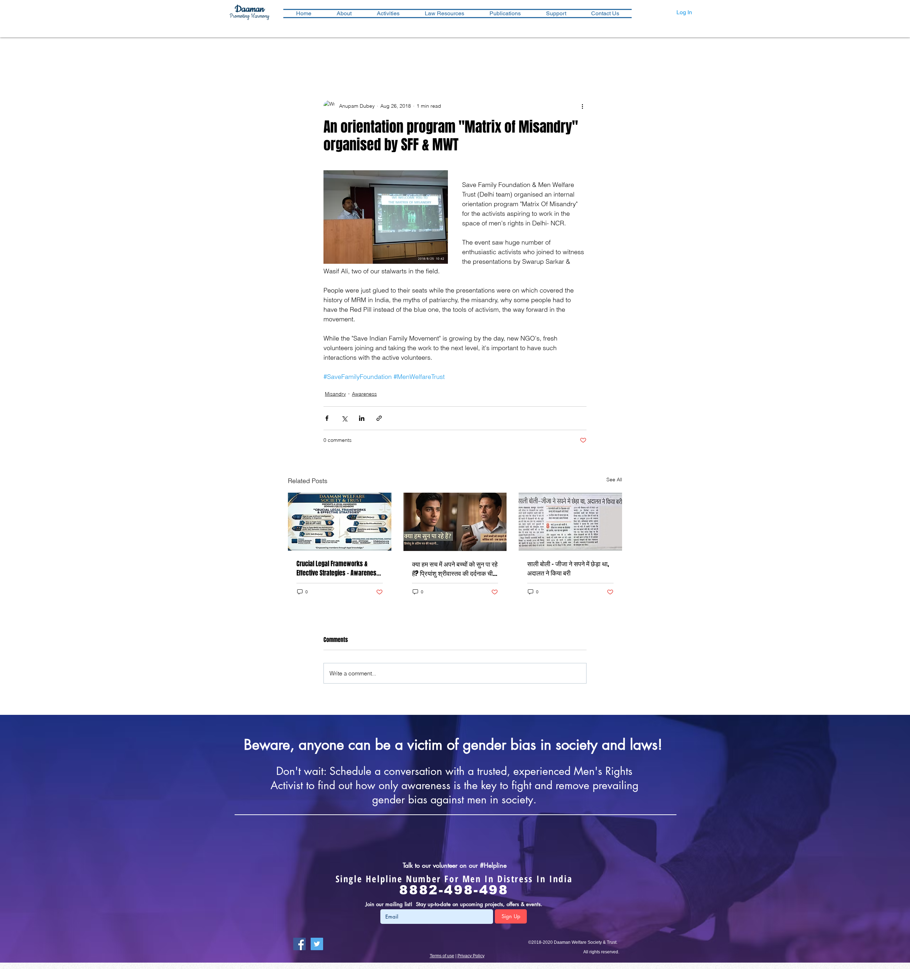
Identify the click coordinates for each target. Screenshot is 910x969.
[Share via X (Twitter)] (344, 418)
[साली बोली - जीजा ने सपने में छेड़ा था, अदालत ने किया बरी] (570, 522)
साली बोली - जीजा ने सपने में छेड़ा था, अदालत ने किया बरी (568, 568)
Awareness (364, 394)
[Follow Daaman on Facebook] (299, 944)
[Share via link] (379, 418)
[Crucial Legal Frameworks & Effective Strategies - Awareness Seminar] (339, 522)
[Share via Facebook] (326, 418)
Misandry (335, 394)
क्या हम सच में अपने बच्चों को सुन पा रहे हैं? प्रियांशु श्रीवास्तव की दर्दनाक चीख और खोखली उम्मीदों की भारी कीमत (455, 569)
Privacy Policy (471, 955)
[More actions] (582, 106)
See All (614, 479)
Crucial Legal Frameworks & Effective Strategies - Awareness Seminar (338, 568)
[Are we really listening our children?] (455, 522)
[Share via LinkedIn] (361, 418)
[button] (388, 13)
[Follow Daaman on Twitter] (317, 944)
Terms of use (442, 955)
